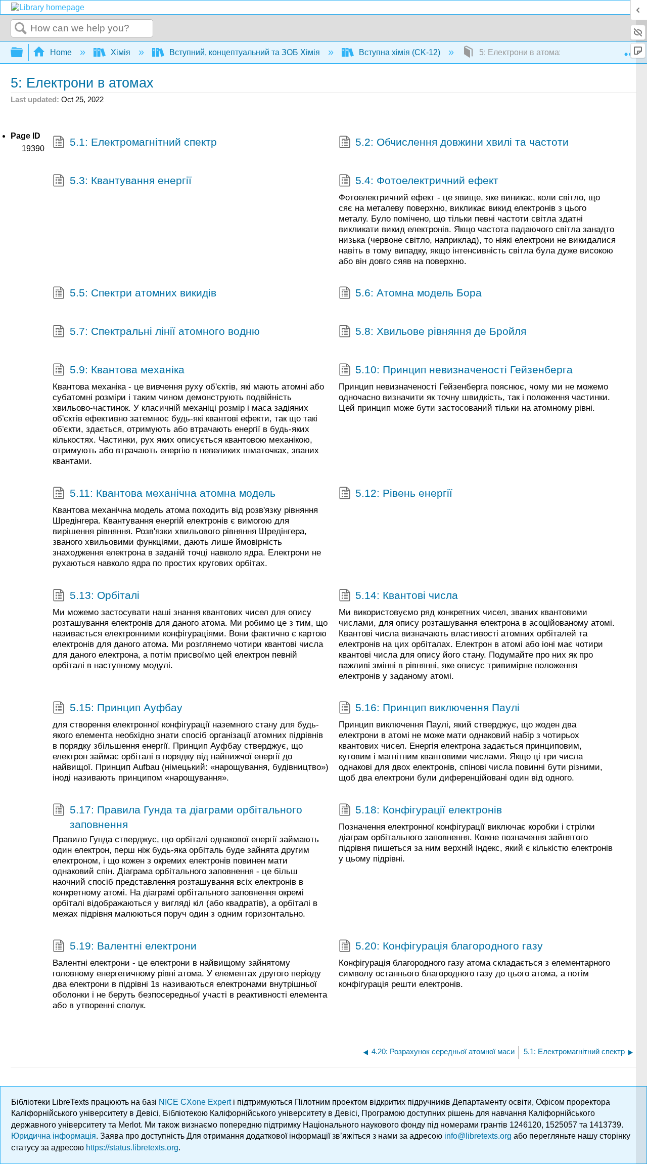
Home (61, 52)
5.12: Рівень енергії (403, 493)
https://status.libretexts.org (132, 1147)
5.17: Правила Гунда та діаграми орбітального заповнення (186, 817)
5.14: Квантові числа (406, 595)
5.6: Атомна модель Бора (418, 292)
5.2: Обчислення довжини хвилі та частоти (462, 142)
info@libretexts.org (478, 1136)
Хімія (120, 52)
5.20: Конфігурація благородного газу (449, 946)
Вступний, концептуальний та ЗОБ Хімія (244, 52)
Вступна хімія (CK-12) (399, 52)
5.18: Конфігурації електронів (428, 809)
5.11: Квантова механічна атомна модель (172, 493)
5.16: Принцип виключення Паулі (437, 707)
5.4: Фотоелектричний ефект (426, 180)
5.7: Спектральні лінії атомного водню (165, 331)
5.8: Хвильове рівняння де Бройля (440, 331)
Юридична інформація (53, 1136)
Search (21, 28)
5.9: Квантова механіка (127, 369)
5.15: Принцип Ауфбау (126, 707)
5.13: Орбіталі (105, 595)
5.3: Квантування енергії (131, 180)
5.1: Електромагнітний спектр (143, 142)
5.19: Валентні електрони (133, 946)
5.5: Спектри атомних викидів (143, 292)
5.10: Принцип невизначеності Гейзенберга (464, 369)
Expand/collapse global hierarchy (23, 53)
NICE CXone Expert (196, 1102)
